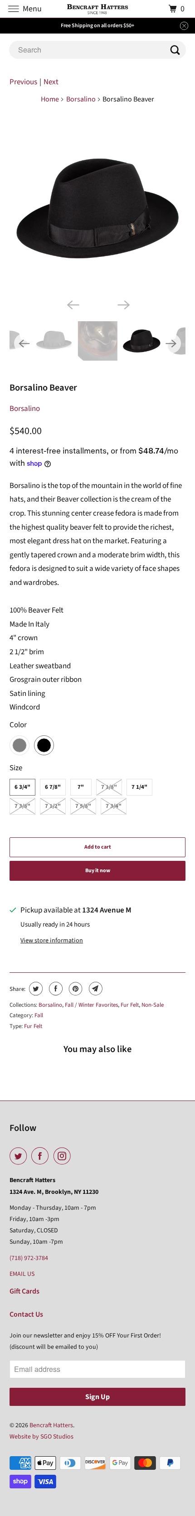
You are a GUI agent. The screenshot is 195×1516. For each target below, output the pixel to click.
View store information (51, 940)
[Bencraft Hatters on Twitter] (20, 1156)
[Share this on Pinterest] (75, 988)
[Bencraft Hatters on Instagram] (64, 1156)
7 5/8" (83, 806)
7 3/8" (22, 806)
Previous (23, 82)
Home (50, 99)
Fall (38, 1015)
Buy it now (97, 870)
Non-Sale (152, 1005)
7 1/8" (109, 787)
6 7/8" (53, 787)
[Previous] (72, 304)
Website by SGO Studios (41, 1436)
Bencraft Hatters (51, 1425)
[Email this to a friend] (94, 988)
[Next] (123, 304)
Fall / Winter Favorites (91, 1005)
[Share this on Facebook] (55, 988)
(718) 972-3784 (29, 1258)
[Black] (98, 209)
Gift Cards (24, 1291)
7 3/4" (114, 806)
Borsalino (81, 99)
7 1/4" (139, 787)
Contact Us (26, 1314)
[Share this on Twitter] (35, 988)
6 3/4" (22, 787)
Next (51, 82)
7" (81, 787)
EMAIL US (22, 1274)
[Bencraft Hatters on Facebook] (41, 1156)
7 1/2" (53, 806)
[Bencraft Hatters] (97, 9)
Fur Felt (130, 1005)
